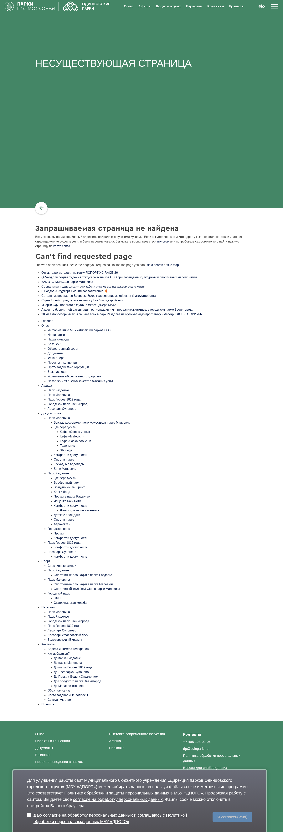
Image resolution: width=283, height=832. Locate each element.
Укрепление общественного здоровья (74, 376)
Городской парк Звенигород (67, 404)
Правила (236, 6)
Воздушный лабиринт (69, 487)
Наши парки (56, 334)
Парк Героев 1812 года (64, 399)
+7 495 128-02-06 (197, 742)
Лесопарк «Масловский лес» (68, 635)
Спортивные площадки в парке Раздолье (83, 575)
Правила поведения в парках (59, 762)
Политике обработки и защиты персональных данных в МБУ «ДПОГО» (133, 793)
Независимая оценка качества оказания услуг (80, 381)
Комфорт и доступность (70, 455)
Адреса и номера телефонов (68, 649)
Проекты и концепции (63, 362)
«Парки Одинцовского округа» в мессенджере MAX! (78, 305)
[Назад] (41, 208)
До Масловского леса (69, 685)
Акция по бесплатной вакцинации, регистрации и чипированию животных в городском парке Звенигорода (117, 309)
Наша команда (58, 339)
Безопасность (57, 371)
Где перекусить (64, 427)
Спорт (45, 561)
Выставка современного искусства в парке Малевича (92, 422)
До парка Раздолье (67, 658)
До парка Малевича (68, 662)
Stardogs (66, 450)
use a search (154, 265)
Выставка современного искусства (137, 734)
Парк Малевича (59, 394)
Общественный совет (63, 348)
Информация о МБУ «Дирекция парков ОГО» (80, 330)
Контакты (215, 6)
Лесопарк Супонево (62, 408)
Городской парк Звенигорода (68, 621)
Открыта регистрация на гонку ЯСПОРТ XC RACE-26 (79, 272)
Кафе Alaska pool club (75, 441)
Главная (47, 321)
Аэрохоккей (62, 524)
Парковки (194, 6)
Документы (56, 353)
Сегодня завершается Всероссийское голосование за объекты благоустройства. (99, 295)
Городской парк (59, 528)
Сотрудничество (59, 699)
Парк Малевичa (59, 612)
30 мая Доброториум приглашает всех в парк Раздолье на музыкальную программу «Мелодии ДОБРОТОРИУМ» (122, 314)
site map (173, 265)
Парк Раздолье (58, 390)
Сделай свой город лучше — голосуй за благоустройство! (82, 300)
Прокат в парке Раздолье (72, 496)
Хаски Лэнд (62, 491)
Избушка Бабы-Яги (67, 501)
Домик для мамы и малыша (79, 510)
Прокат (59, 533)
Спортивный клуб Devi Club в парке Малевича (87, 588)
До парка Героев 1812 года (73, 667)
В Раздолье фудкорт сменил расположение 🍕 (74, 291)
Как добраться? (59, 653)
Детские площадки (67, 515)
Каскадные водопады (69, 464)
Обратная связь (59, 690)
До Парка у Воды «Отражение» (76, 676)
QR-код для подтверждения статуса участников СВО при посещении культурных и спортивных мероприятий (119, 277)
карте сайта (61, 246)
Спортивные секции (62, 565)
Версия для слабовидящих (205, 768)
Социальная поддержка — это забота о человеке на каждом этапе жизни (93, 286)
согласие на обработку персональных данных (118, 799)
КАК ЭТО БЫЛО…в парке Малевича (67, 281)
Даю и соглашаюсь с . (110, 818)
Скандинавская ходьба (70, 602)
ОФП (57, 598)
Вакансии (54, 344)
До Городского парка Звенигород (77, 681)
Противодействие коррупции (68, 367)
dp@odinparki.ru (195, 749)
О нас (129, 6)
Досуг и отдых (168, 6)
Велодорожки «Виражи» (65, 639)
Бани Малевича (65, 468)
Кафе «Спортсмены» (75, 431)
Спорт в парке (64, 459)
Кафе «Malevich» (72, 436)
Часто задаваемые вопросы (68, 695)
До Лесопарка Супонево (71, 672)
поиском (163, 241)
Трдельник (67, 445)
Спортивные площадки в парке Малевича (84, 584)
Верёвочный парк (66, 482)
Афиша (144, 6)
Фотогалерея (57, 358)
